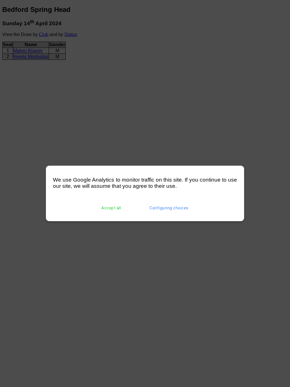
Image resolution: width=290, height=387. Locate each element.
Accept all (111, 208)
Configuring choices (169, 208)
